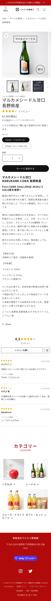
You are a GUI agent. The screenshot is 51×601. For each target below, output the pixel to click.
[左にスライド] (3, 87)
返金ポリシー (22, 586)
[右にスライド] (48, 87)
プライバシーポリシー (38, 586)
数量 (4, 152)
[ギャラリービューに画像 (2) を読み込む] (25, 86)
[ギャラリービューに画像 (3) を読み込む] (38, 86)
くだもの (7, 484)
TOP (4, 18)
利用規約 (19, 591)
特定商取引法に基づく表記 (27, 595)
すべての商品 (16, 18)
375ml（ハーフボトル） (16, 146)
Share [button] (8, 324)
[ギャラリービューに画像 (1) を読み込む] (12, 86)
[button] (6, 9)
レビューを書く (22, 350)
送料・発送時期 (32, 591)
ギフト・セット (34, 514)
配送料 (8, 120)
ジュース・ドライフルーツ (13, 516)
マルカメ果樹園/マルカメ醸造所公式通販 (25, 583)
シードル (31, 484)
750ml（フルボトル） (15, 139)
